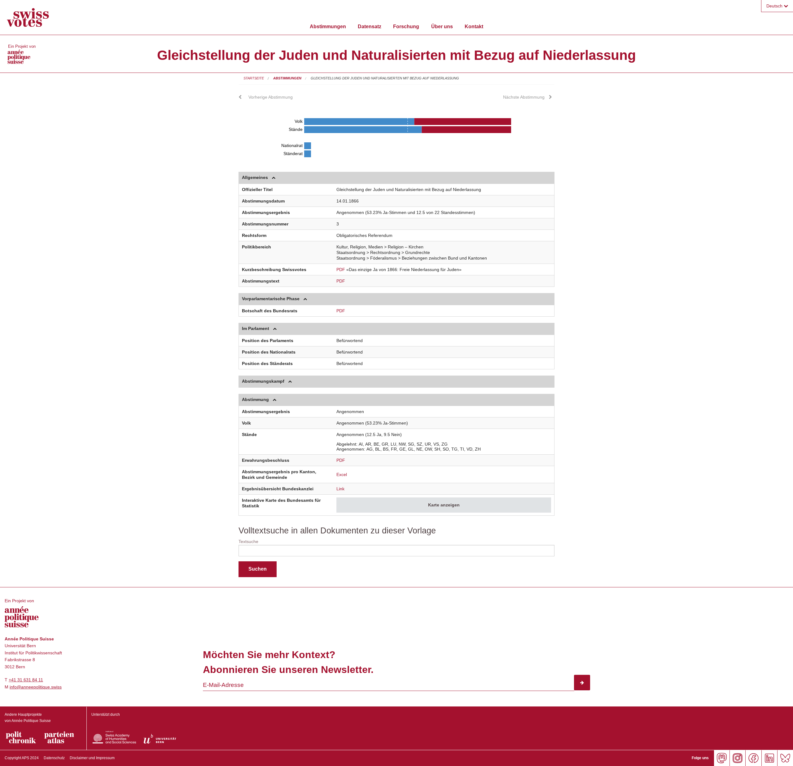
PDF (340, 269)
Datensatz (369, 26)
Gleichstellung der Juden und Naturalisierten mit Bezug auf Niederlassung (385, 78)
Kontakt (474, 26)
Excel (341, 474)
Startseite (253, 78)
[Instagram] (737, 758)
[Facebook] (753, 758)
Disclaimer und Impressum (92, 758)
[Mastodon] (721, 758)
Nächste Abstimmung (524, 97)
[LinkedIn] (769, 758)
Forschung (406, 26)
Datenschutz (54, 758)
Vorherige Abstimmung (270, 97)
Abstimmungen (328, 26)
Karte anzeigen (444, 504)
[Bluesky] (785, 758)
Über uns (442, 26)
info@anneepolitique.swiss (36, 686)
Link (340, 488)
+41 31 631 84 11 (26, 679)
